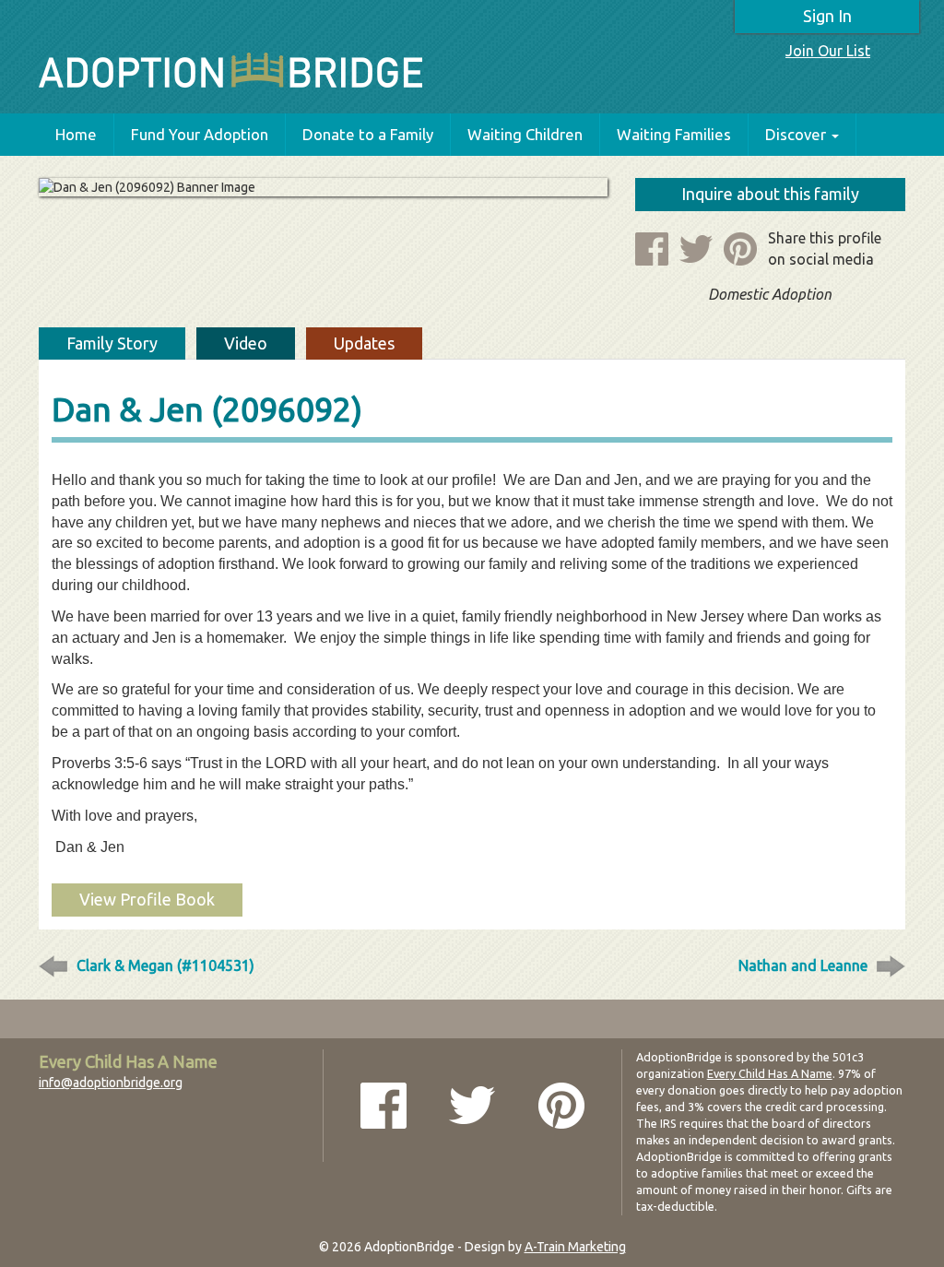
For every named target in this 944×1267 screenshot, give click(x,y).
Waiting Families (674, 134)
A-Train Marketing (575, 1246)
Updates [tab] (364, 343)
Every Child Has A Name (769, 1073)
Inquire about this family (770, 193)
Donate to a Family (367, 134)
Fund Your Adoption (199, 134)
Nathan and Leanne (802, 965)
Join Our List (827, 50)
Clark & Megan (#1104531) (165, 965)
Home (76, 134)
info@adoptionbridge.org (111, 1082)
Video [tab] (245, 343)
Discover (795, 134)
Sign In (827, 15)
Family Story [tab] (112, 343)
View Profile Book (147, 899)
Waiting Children (525, 134)
